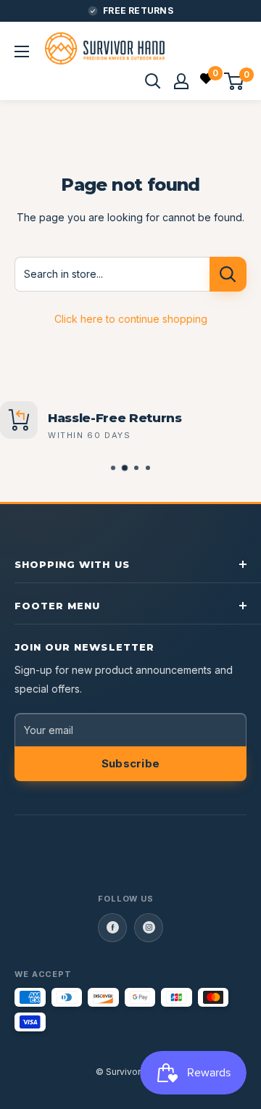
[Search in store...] (228, 274)
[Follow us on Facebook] (112, 927)
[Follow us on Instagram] (148, 927)
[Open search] (153, 81)
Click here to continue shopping (130, 319)
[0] (207, 80)
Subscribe (131, 763)
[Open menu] (21, 51)
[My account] (181, 81)
